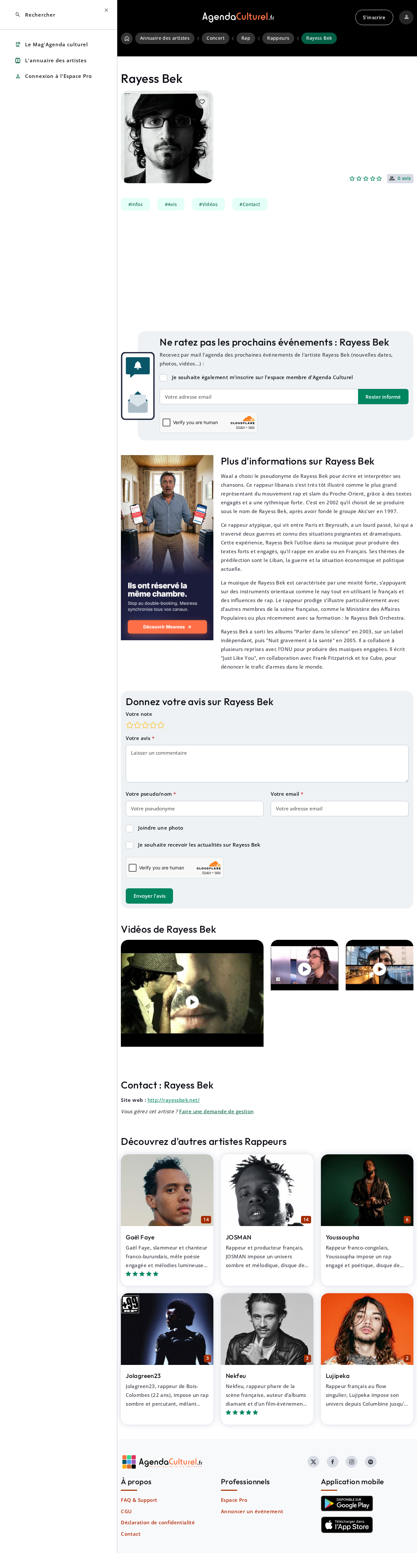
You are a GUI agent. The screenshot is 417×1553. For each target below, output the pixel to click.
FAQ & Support (139, 1500)
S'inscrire (374, 17)
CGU (126, 1511)
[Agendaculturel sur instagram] (351, 1462)
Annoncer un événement (252, 1511)
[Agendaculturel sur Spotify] (371, 1462)
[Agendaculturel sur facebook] (332, 1462)
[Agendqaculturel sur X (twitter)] (313, 1462)
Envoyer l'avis (149, 896)
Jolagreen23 (143, 1376)
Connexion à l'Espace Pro (53, 76)
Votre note (139, 714)
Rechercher (35, 15)
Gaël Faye (140, 1237)
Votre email (286, 794)
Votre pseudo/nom (149, 794)
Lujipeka (338, 1376)
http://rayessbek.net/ (174, 1100)
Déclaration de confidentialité (158, 1522)
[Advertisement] (267, 271)
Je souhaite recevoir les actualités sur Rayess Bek (199, 844)
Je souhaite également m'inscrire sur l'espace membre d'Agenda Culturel (262, 377)
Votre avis (138, 738)
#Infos (135, 204)
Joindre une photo (160, 827)
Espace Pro (234, 1500)
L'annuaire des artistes (51, 60)
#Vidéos (208, 204)
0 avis (404, 178)
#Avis (171, 204)
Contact (130, 1534)
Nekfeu (236, 1376)
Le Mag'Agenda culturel (51, 44)
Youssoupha (343, 1237)
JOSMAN (238, 1237)
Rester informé (383, 396)
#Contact (249, 204)
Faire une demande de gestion (216, 1111)
